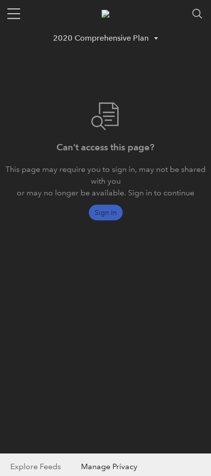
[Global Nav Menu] (14, 14)
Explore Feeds (35, 466)
